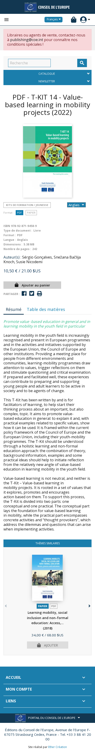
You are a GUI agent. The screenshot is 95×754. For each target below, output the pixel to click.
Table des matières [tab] (46, 309)
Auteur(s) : (12, 257)
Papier (31, 212)
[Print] (39, 293)
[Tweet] (31, 293)
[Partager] (24, 293)
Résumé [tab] (13, 309)
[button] (88, 605)
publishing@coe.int (26, 39)
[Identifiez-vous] (83, 19)
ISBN (6, 226)
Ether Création (57, 747)
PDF (19, 212)
